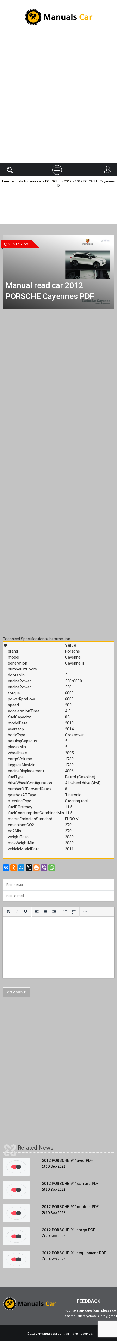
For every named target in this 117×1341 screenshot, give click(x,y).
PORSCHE (53, 181)
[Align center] (45, 911)
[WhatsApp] (51, 867)
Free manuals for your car (22, 181)
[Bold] (8, 911)
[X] (29, 867)
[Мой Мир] (21, 867)
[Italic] (17, 911)
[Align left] (37, 911)
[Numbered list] (74, 911)
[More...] (85, 911)
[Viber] (44, 867)
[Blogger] (36, 867)
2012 (68, 181)
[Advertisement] (58, 99)
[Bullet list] (65, 911)
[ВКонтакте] (6, 867)
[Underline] (25, 911)
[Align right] (54, 911)
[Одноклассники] (13, 867)
